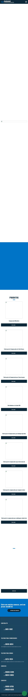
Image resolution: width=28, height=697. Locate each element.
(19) (8, 644)
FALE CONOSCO (15, 90)
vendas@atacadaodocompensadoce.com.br (11, 646)
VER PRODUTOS (15, 119)
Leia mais (13, 325)
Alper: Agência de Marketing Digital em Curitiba (15, 694)
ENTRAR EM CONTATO (14, 610)
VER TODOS (15, 528)
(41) (8, 629)
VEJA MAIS (15, 258)
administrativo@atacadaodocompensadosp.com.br (12, 661)
